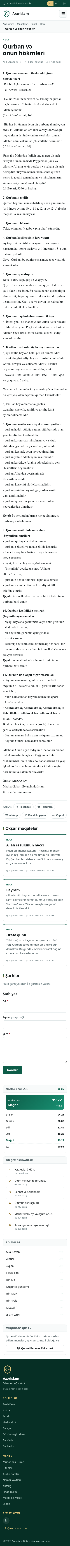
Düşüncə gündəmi (14, 1434)
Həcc (42, 24)
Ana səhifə (8, 24)
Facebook (25, 806)
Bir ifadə (8, 1440)
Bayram (13, 890)
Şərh (6, 1034)
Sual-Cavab (9, 1404)
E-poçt (14, 1017)
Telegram (47, 806)
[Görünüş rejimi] (64, 3)
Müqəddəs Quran (13, 1462)
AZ (50, 3)
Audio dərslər (11, 1474)
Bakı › (60, 1088)
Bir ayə (7, 1428)
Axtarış (7, 1486)
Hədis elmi (9, 1422)
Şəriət (34, 24)
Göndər (12, 1070)
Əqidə (6, 1416)
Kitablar (7, 1468)
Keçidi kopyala (37, 815)
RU (57, 3)
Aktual (7, 1410)
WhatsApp (11, 815)
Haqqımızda (10, 1492)
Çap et (60, 815)
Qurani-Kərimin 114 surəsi (37, 1348)
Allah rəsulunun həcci (25, 845)
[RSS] (6, 1520)
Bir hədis (8, 1446)
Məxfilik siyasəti (12, 1497)
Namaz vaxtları (12, 1480)
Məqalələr (22, 24)
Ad (5, 1000)
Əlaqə (6, 1504)
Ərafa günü (16, 935)
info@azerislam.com (15, 1528)
